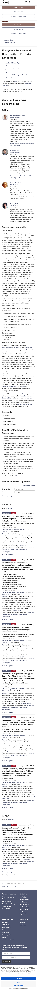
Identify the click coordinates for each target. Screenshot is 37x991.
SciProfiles (5, 932)
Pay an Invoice (6, 901)
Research (11, 820)
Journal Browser (9, 43)
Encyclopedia (6, 935)
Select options (7, 953)
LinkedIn (22, 922)
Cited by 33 (5, 594)
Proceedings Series (8, 940)
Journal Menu (8, 40)
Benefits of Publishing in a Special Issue (17, 75)
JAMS (4, 937)
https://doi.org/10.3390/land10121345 (13, 782)
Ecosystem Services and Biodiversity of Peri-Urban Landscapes (18, 550)
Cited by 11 (5, 737)
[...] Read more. (22, 546)
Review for (18, 12)
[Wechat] (17, 104)
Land (3, 884)
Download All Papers (28, 485)
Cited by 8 (5, 531)
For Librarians (24, 904)
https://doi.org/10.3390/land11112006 (13, 845)
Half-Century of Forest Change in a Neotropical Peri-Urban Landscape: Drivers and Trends (16, 630)
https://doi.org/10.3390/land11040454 (13, 689)
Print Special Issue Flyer (12, 63)
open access (28, 398)
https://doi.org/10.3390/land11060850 (13, 592)
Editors (7, 66)
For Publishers (24, 907)
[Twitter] (7, 104)
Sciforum (5, 922)
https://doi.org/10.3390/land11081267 (13, 529)
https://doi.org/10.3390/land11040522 (13, 640)
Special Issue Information (13, 69)
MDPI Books (6, 925)
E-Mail (12, 117)
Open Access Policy (8, 904)
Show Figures (7, 555)
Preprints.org (6, 927)
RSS (3, 887)
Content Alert (11, 887)
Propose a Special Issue (18, 16)
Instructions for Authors (9, 386)
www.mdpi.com (7, 348)
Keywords (8, 72)
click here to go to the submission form (17, 351)
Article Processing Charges (8, 898)
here (17, 476)
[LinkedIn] (10, 104)
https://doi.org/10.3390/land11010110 (13, 735)
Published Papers (10, 78)
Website (17, 117)
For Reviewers (24, 899)
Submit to (18, 7)
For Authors (23, 897)
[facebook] (14, 104)
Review (10, 508)
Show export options (10, 496)
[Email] (3, 104)
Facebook (23, 925)
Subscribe (6, 961)
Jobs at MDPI (6, 909)
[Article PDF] (33, 513)
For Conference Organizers (24, 913)
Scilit (3, 930)
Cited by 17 (5, 691)
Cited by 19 (5, 847)
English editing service (24, 404)
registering (17, 348)
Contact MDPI (6, 906)
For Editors (23, 902)
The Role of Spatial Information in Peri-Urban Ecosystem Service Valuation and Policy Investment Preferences (17, 519)
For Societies (24, 909)
